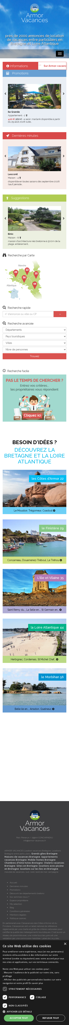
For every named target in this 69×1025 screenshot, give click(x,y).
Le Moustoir (20, 510)
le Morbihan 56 (52, 677)
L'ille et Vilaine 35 (50, 578)
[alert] (34, 982)
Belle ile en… (22, 709)
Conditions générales (20, 911)
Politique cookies (18, 918)
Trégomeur (34, 510)
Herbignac (17, 659)
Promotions (15, 890)
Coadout (47, 510)
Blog (12, 907)
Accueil (13, 882)
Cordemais (30, 659)
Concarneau (14, 560)
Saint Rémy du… (16, 609)
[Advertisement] (34, 752)
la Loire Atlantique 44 (47, 627)
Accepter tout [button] (19, 1018)
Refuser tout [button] (50, 1018)
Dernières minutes (19, 886)
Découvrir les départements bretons (27, 893)
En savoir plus (36, 983)
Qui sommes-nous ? (19, 897)
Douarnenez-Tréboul (34, 560)
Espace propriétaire (19, 900)
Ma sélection (16, 904)
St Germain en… (50, 609)
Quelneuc (45, 709)
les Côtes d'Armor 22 (48, 478)
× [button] (65, 944)
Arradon (34, 709)
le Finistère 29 (53, 528)
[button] (34, 1011)
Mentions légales (18, 915)
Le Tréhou (53, 560)
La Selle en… (33, 609)
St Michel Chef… (46, 659)
